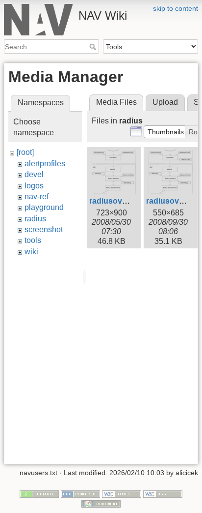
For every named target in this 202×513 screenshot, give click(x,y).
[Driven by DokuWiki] (101, 503)
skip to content (175, 8)
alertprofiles (45, 163)
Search (94, 46)
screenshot (44, 229)
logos (34, 185)
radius (35, 218)
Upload (165, 102)
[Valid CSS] (162, 493)
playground (44, 207)
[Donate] (39, 493)
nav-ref (37, 196)
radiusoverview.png (125, 201)
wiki (31, 251)
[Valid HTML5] (121, 493)
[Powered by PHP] (80, 493)
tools (33, 240)
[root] (25, 152)
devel (34, 174)
